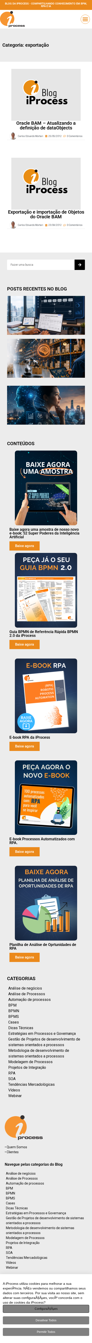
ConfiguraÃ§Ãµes (46, 1308)
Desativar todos (46, 1320)
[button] (85, 19)
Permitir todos (46, 1332)
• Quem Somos (16, 1147)
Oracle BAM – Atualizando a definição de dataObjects (46, 125)
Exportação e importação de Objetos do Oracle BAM (46, 214)
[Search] (80, 265)
